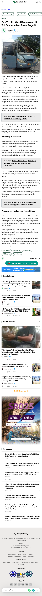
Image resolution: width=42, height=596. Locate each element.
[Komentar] (10, 590)
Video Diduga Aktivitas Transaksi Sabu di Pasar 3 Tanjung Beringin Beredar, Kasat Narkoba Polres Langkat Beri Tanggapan (16, 284)
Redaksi (10, 30)
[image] (36, 285)
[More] (30, 290)
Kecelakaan (16, 250)
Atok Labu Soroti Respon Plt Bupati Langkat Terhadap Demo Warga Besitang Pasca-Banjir (20, 497)
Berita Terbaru (9, 321)
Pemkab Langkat (8, 14)
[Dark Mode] (39, 2)
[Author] (4, 31)
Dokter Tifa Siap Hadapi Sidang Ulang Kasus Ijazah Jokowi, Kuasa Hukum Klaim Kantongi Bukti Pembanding (22, 486)
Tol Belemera (17, 254)
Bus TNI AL (6, 250)
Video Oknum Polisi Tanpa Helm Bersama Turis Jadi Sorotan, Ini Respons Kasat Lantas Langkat (22, 464)
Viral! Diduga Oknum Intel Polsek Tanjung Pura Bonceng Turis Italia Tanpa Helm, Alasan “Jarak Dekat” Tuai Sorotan (21, 507)
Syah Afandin (21, 14)
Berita (4, 18)
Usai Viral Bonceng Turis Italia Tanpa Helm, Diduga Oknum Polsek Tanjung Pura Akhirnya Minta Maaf (22, 517)
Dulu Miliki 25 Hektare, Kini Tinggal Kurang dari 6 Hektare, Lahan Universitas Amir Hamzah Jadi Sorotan (22, 475)
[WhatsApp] (29, 590)
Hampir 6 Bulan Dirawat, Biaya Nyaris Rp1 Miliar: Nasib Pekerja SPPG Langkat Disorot (22, 455)
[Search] (36, 2)
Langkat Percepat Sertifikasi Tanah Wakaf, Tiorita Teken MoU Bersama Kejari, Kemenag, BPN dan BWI (16, 297)
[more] (39, 322)
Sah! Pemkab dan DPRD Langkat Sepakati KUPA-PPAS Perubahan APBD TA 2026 (16, 310)
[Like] (4, 590)
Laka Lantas (27, 250)
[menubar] (3, 2)
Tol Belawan (7, 254)
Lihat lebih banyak (19, 391)
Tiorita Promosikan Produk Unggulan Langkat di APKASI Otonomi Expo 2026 (15, 365)
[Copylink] (33, 590)
